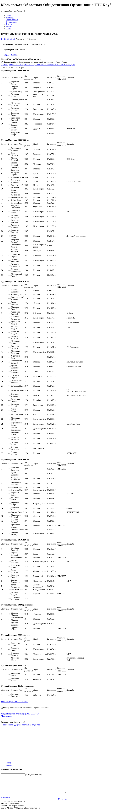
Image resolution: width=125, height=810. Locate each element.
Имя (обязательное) (34, 775)
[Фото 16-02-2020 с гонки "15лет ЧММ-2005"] (16, 55)
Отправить (5, 797)
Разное (8, 26)
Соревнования (12, 20)
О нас (8, 28)
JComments (62, 799)
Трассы (9, 24)
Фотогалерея (11, 22)
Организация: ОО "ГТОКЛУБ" (14, 702)
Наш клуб (10, 17)
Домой (8, 15)
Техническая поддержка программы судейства (20, 725)
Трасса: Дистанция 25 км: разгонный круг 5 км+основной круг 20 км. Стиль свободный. (38, 65)
